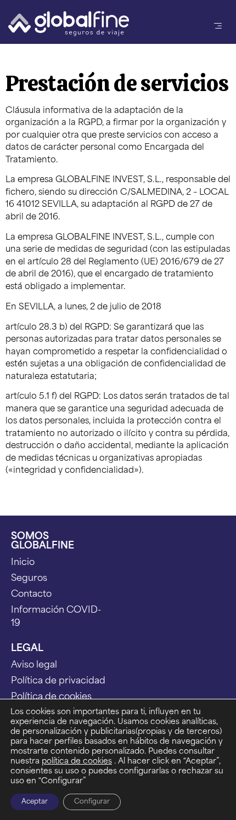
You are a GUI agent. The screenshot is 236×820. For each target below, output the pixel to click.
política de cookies (77, 761)
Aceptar (34, 802)
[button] (218, 26)
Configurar (92, 802)
